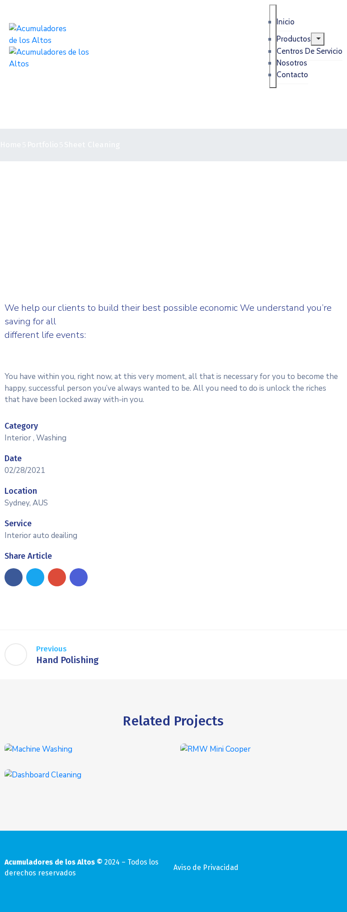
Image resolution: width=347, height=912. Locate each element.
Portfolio (42, 145)
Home (10, 145)
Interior (18, 438)
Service (18, 523)
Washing (51, 438)
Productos (294, 38)
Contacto (292, 74)
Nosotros (292, 62)
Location (21, 491)
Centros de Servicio (309, 51)
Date (13, 458)
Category (21, 426)
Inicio (286, 21)
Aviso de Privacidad (206, 867)
